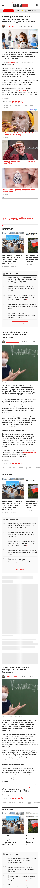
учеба (25, 105)
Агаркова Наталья (12, 342)
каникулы (21, 467)
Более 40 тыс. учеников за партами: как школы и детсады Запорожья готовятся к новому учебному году (12, 259)
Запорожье (18, 105)
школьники (33, 105)
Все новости (20, 323)
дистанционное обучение (7, 106)
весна (4, 467)
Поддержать (8, 11)
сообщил (11, 62)
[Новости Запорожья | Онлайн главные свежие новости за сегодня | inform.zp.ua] (20, 5)
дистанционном (29, 452)
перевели (22, 90)
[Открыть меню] (3, 5)
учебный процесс (28, 468)
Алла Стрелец (10, 26)
